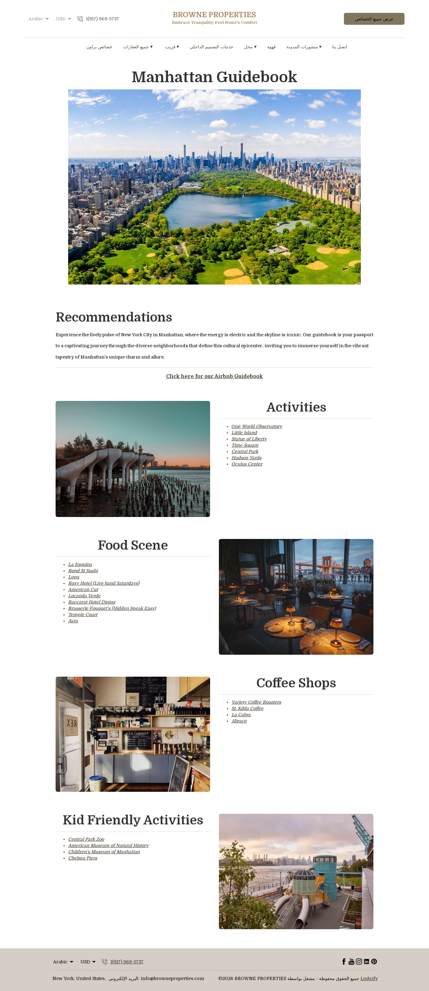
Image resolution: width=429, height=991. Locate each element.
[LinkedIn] (366, 962)
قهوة (271, 46)
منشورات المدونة (304, 47)
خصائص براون (99, 46)
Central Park (244, 451)
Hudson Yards (246, 457)
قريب (172, 47)
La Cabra (241, 714)
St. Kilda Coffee (247, 708)
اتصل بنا (339, 46)
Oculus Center (246, 463)
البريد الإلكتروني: (124, 978)
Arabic (36, 18)
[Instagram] (359, 962)
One (256, 426)
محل (250, 47)
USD (61, 18)
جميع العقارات (138, 47)
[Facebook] (344, 962)
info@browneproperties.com (172, 978)
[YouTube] (351, 962)
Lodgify (369, 978)
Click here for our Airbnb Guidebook (214, 376)
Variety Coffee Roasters (256, 702)
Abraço (239, 720)
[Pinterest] (374, 962)
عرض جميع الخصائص (374, 18)
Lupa (73, 576)
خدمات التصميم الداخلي (211, 46)
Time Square (244, 445)
